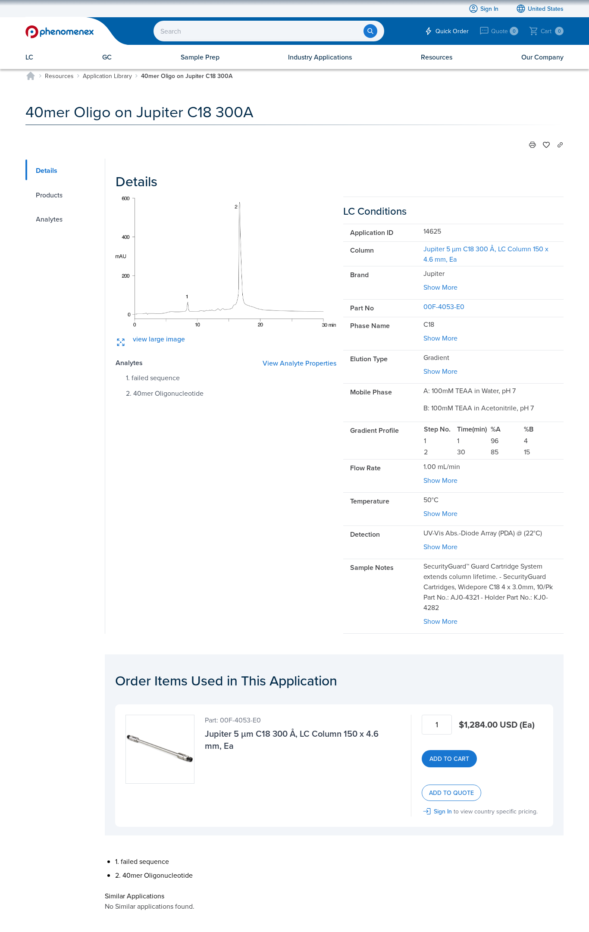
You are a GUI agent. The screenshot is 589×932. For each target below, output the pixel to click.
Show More (440, 287)
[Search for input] (370, 31)
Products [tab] (49, 195)
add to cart (449, 758)
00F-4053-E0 (443, 306)
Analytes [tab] (49, 219)
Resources (59, 76)
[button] (532, 144)
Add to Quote (451, 792)
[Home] (30, 76)
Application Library (107, 76)
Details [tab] (46, 170)
